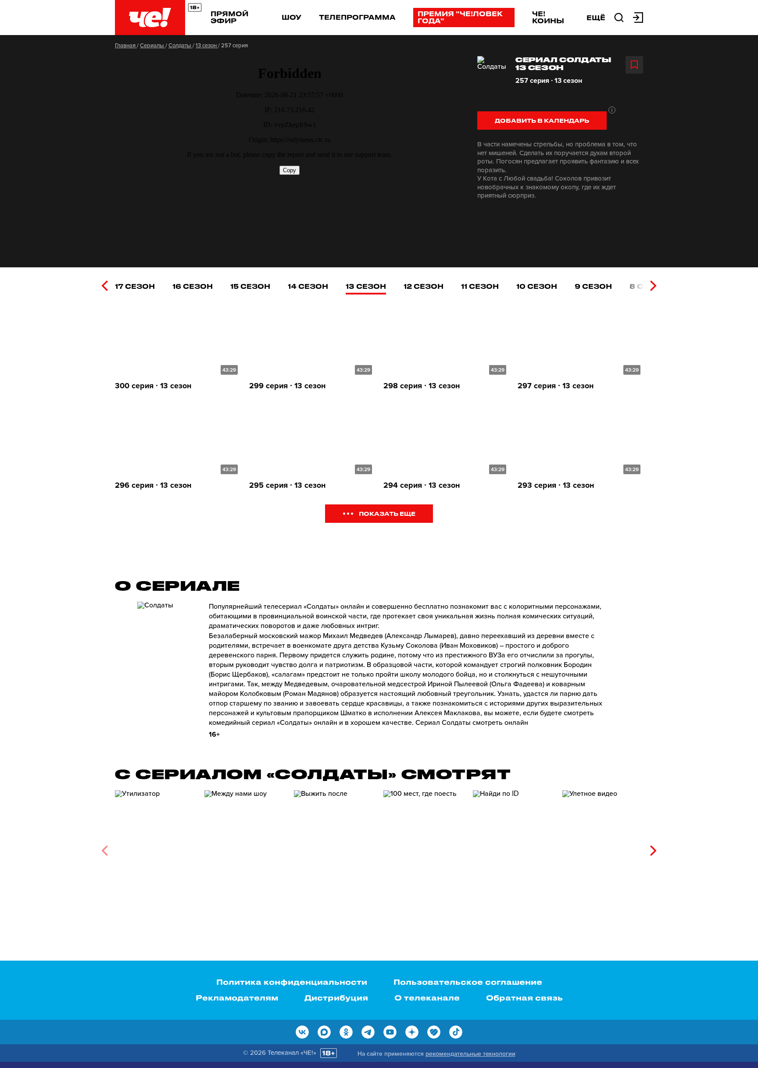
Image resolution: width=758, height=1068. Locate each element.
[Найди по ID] (513, 847)
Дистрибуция (336, 997)
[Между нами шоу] (244, 847)
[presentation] (104, 285)
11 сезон (480, 286)
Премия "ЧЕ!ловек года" (460, 17)
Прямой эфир (229, 17)
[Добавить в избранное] (634, 65)
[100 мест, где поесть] (423, 847)
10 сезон (536, 286)
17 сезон (135, 286)
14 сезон (308, 286)
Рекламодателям (237, 997)
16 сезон (192, 286)
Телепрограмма (357, 17)
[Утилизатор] (155, 847)
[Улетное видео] (602, 847)
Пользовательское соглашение (467, 981)
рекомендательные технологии (470, 1053)
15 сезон (250, 286)
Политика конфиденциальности (291, 981)
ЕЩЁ (595, 17)
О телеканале (427, 997)
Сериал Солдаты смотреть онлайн (471, 722)
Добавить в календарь (542, 120)
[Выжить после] (334, 847)
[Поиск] (619, 17)
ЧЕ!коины (548, 17)
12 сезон (423, 286)
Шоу (291, 17)
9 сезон (593, 286)
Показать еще (387, 513)
